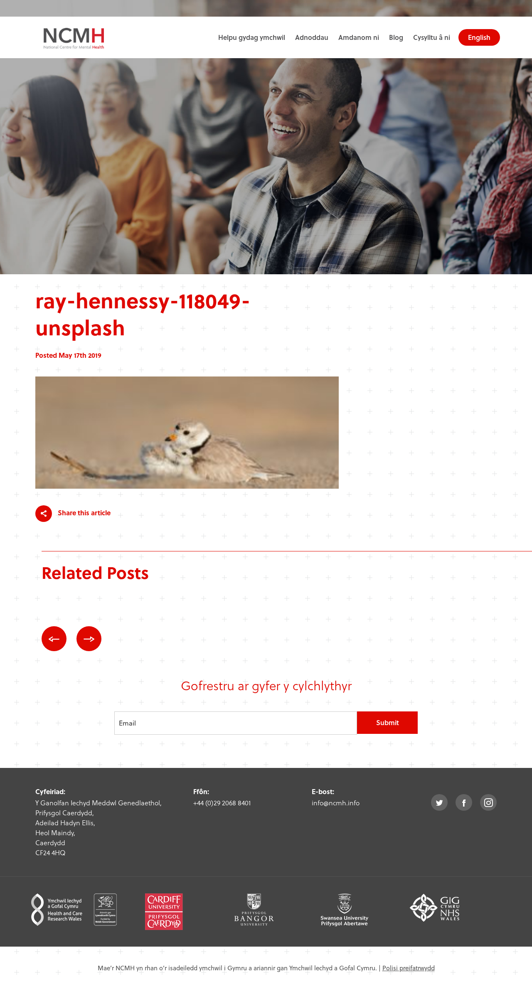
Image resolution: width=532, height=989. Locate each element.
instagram (488, 802)
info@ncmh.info (336, 802)
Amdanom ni (358, 37)
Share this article (83, 512)
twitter (439, 802)
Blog (396, 37)
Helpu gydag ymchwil (251, 37)
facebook (464, 802)
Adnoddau (311, 37)
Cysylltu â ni (431, 37)
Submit (387, 722)
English (479, 37)
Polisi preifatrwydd (408, 967)
